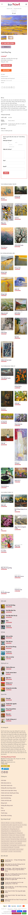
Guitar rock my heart (6, 360)
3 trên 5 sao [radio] (6, 144)
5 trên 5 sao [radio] (6, 146)
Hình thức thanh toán (6, 785)
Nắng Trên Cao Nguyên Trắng (20, 527)
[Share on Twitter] (4, 87)
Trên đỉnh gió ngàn (5, 378)
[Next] (25, 25)
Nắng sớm (3, 223)
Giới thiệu (3, 780)
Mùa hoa (3, 839)
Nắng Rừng (17, 546)
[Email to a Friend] (7, 87)
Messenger (14, 911)
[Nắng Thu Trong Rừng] (7, 560)
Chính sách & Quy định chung (9, 790)
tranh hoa (12, 843)
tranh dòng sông (4, 843)
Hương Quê (17, 196)
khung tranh (12, 835)
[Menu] (2, 4)
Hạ (1, 529)
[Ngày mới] (7, 499)
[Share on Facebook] (2, 87)
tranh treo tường (19, 849)
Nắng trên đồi (4, 313)
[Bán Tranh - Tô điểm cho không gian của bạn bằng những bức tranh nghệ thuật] (14, 4)
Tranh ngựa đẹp (13, 845)
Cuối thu (17, 217)
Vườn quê (17, 403)
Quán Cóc (17, 289)
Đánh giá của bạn (7, 140)
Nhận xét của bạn (7, 149)
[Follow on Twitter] (4, 772)
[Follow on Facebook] (2, 772)
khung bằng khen (5, 828)
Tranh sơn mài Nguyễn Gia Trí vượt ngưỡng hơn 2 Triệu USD (14, 883)
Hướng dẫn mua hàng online (8, 788)
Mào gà (22, 837)
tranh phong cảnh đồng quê (7, 847)
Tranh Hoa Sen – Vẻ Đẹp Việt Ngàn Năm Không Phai (15, 860)
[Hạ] (7, 521)
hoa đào (9, 826)
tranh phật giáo (4, 849)
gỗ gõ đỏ (15, 824)
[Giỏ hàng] (26, 4)
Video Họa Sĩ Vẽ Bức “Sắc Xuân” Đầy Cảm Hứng (15, 896)
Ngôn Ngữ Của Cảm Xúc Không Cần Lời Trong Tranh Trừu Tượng (15, 865)
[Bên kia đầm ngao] (7, 585)
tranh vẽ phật (4, 851)
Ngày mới (3, 505)
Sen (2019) (3, 551)
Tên (4, 160)
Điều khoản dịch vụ (6, 783)
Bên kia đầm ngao (5, 592)
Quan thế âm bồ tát (5, 841)
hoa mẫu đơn (4, 826)
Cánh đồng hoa (18, 822)
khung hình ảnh (4, 835)
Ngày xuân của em (19, 576)
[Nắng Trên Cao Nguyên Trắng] (21, 520)
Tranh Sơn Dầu (17, 8)
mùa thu (7, 839)
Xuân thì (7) (17, 480)
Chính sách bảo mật (6, 800)
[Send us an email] (7, 772)
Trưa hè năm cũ (5, 486)
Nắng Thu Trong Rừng (6, 567)
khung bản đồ (19, 826)
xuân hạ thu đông (17, 851)
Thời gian (17, 463)
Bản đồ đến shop (22, 908)
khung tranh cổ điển (20, 835)
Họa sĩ (13, 826)
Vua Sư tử (3, 409)
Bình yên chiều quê (5, 822)
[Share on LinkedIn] (11, 87)
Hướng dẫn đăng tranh (7, 805)
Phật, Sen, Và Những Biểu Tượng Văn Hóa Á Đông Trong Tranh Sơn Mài (16, 874)
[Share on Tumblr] (14, 87)
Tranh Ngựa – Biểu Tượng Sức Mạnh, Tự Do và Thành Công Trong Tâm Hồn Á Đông (15, 870)
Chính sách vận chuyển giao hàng (10, 793)
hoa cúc (19, 824)
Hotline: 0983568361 (16, 913)
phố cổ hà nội (23, 839)
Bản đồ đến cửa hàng (6, 815)
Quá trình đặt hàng (6, 798)
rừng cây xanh (13, 841)
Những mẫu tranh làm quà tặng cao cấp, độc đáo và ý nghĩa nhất (15, 879)
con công (12, 822)
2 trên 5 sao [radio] (12, 142)
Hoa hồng (24, 824)
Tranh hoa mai (18, 589)
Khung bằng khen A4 (5, 830)
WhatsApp (24, 913)
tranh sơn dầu (12, 849)
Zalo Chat (19, 911)
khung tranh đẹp (16, 837)
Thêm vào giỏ (6, 65)
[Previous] (3, 25)
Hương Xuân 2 (18, 386)
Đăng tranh (4, 803)
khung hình (19, 832)
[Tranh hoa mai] (21, 584)
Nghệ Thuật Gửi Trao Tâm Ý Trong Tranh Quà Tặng (16, 900)
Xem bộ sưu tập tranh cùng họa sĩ (8, 78)
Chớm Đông (4, 332)
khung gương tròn (12, 832)
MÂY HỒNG (17, 313)
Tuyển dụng (4, 813)
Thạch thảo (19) (18, 424)
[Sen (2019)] (7, 541)
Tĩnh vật (3, 443)
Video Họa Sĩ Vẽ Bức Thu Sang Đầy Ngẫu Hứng (15, 891)
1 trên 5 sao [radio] (5, 142)
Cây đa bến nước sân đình (6, 824)
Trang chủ (9, 8)
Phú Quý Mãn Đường (15, 839)
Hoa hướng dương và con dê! (21, 510)
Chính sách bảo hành (6, 795)
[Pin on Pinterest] (9, 87)
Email (5, 166)
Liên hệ (3, 810)
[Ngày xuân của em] (21, 564)
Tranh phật (16, 847)
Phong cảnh (4, 272)
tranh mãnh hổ (18, 843)
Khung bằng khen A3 (14, 828)
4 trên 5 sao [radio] (15, 144)
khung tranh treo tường (6, 837)
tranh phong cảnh (21, 845)
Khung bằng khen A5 (15, 830)
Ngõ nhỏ (17, 337)
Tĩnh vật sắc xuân (19, 245)
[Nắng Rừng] (21, 539)
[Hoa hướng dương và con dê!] (21, 501)
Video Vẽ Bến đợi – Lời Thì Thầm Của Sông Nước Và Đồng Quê (16, 887)
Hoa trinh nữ (4, 247)
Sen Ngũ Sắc (4, 422)
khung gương (4, 832)
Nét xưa (3, 198)
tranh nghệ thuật (4, 845)
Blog (2, 808)
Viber (25, 911)
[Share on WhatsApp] (16, 87)
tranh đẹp (10, 851)
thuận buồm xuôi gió (22, 841)
